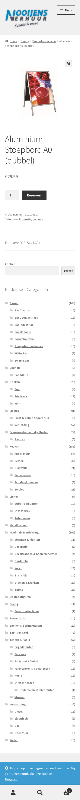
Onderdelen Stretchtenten (36, 690)
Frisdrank (21, 396)
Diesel (19, 711)
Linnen (14, 497)
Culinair (15, 368)
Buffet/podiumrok (26, 504)
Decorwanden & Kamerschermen (36, 554)
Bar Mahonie (23, 332)
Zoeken (10, 264)
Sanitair (20, 439)
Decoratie (21, 547)
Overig (24, 41)
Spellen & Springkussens (26, 625)
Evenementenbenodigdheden (29, 432)
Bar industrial (24, 325)
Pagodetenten (24, 647)
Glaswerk (21, 468)
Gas (17, 726)
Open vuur (21, 733)
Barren (14, 303)
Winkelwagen (61, 789)
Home (13, 41)
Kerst (18, 568)
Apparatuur (22, 454)
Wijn (17, 403)
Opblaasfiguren (20, 597)
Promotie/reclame (44, 41)
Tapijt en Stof (19, 632)
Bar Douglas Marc (26, 317)
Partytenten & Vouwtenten (32, 668)
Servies (19, 489)
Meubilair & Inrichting (24, 532)
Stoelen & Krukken (27, 582)
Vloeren (20, 697)
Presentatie (17, 618)
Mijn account (13, 793)
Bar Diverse (22, 310)
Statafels (21, 575)
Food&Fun (21, 375)
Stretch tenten (24, 683)
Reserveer (34, 195)
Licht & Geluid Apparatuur (32, 418)
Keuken (14, 446)
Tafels (19, 589)
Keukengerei (23, 475)
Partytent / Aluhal (26, 661)
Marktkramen (18, 525)
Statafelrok (22, 511)
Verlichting (22, 425)
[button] (68, 63)
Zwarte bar (22, 360)
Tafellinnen (22, 518)
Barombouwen (24, 339)
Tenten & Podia (20, 640)
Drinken (15, 382)
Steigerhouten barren (29, 346)
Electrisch (21, 718)
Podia (18, 675)
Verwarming (18, 704)
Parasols (20, 654)
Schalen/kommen (26, 482)
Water (13, 740)
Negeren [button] (11, 779)
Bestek (19, 461)
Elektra (14, 411)
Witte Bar (21, 353)
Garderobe (21, 561)
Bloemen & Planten (27, 540)
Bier (17, 389)
